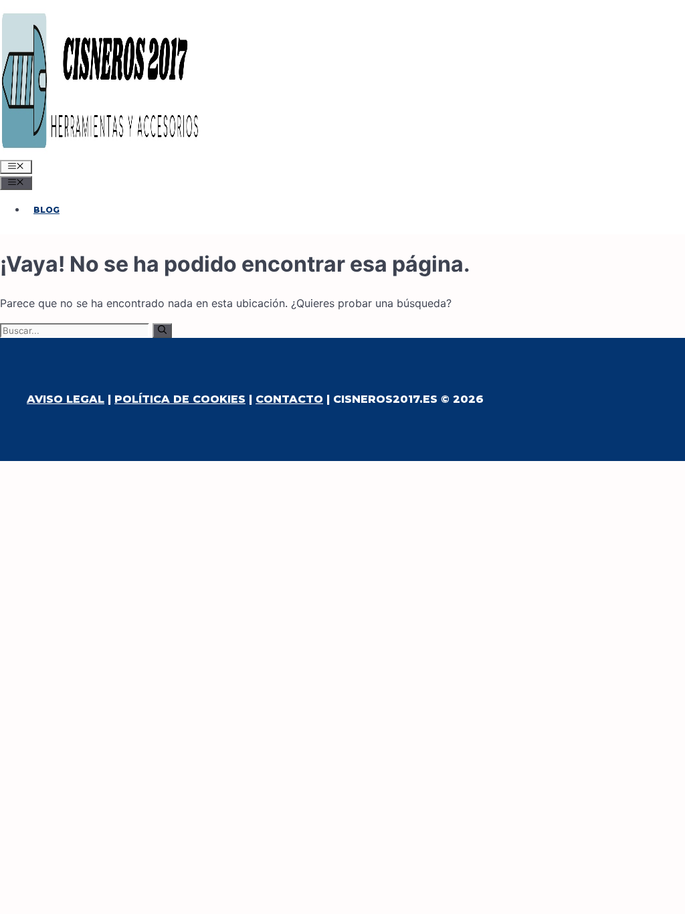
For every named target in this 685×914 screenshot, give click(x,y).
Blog (46, 210)
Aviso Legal (65, 399)
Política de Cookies (180, 399)
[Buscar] (162, 330)
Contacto (289, 399)
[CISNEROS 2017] (100, 150)
